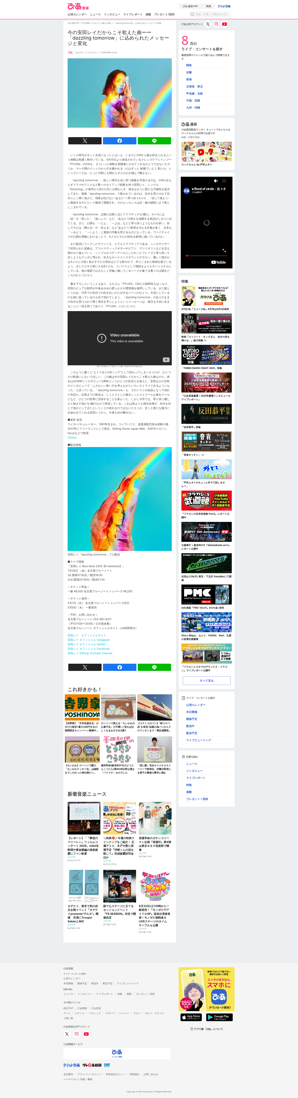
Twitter (72, 437)
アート (67, 1013)
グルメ (137, 1013)
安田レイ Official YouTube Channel (90, 653)
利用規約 (134, 1074)
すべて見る (207, 680)
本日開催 (191, 712)
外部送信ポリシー (115, 1074)
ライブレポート (133, 14)
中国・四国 (193, 100)
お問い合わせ (150, 1074)
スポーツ (110, 1013)
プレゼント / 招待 (197, 799)
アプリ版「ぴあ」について (208, 1028)
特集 (189, 785)
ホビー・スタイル (154, 1013)
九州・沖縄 (193, 107)
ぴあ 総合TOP (190, 6)
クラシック (95, 1013)
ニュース (95, 14)
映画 (208, 6)
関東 (189, 65)
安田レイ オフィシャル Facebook (89, 648)
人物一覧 (68, 1018)
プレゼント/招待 (164, 14)
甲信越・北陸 (194, 93)
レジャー (124, 1013)
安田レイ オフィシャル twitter (87, 644)
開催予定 (191, 719)
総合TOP (68, 1008)
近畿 (189, 72)
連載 (148, 14)
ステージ (80, 1013)
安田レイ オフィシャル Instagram (89, 639)
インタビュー (112, 14)
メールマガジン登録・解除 (77, 1079)
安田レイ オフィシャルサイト (87, 635)
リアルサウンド (92, 52)
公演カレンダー (196, 705)
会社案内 (68, 1074)
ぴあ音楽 (96, 1008)
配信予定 (191, 733)
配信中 (190, 726)
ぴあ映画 (82, 1008)
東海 (189, 79)
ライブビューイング (198, 740)
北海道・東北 (194, 86)
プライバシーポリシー (89, 1074)
